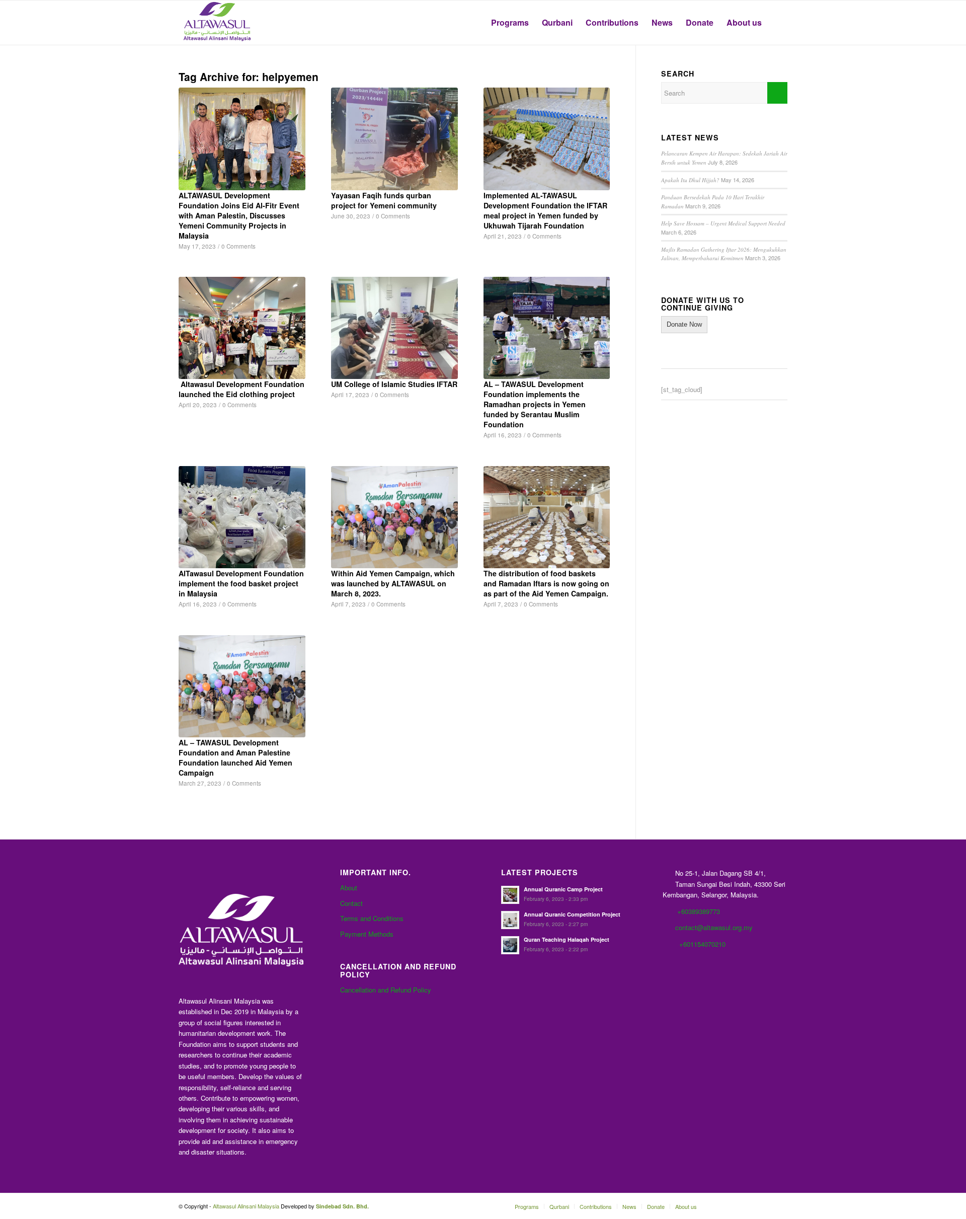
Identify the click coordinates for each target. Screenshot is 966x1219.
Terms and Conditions (372, 918)
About (348, 887)
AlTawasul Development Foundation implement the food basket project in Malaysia (241, 583)
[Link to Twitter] (749, 1205)
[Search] (777, 23)
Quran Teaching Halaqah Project (566, 939)
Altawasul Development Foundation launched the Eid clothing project (241, 389)
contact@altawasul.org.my (714, 927)
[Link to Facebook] (719, 1205)
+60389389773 (698, 911)
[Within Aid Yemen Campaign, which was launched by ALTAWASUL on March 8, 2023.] (394, 517)
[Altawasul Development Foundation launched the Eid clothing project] (242, 328)
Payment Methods (366, 934)
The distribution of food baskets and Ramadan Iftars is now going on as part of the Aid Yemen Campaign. (546, 583)
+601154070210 (702, 944)
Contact (351, 903)
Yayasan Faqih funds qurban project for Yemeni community (384, 200)
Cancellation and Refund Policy (385, 990)
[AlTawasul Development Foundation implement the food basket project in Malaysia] (242, 517)
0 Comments (238, 246)
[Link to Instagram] (779, 1205)
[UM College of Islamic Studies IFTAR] (394, 328)
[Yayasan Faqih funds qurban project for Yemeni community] (394, 139)
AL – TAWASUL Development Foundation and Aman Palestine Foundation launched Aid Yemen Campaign (235, 757)
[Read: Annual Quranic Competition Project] (510, 920)
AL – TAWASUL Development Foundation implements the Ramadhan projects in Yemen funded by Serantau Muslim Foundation (535, 404)
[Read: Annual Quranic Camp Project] (510, 895)
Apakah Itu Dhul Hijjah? (690, 180)
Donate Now (684, 324)
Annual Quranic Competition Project (572, 914)
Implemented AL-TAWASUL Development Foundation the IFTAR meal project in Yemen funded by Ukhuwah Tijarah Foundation (545, 210)
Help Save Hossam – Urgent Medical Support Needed (723, 223)
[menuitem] (510, 23)
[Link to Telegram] (764, 1205)
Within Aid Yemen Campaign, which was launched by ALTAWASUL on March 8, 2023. (393, 583)
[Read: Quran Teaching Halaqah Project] (510, 945)
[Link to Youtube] (734, 1205)
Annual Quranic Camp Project (563, 889)
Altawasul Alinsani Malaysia (246, 1206)
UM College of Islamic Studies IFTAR (394, 384)
